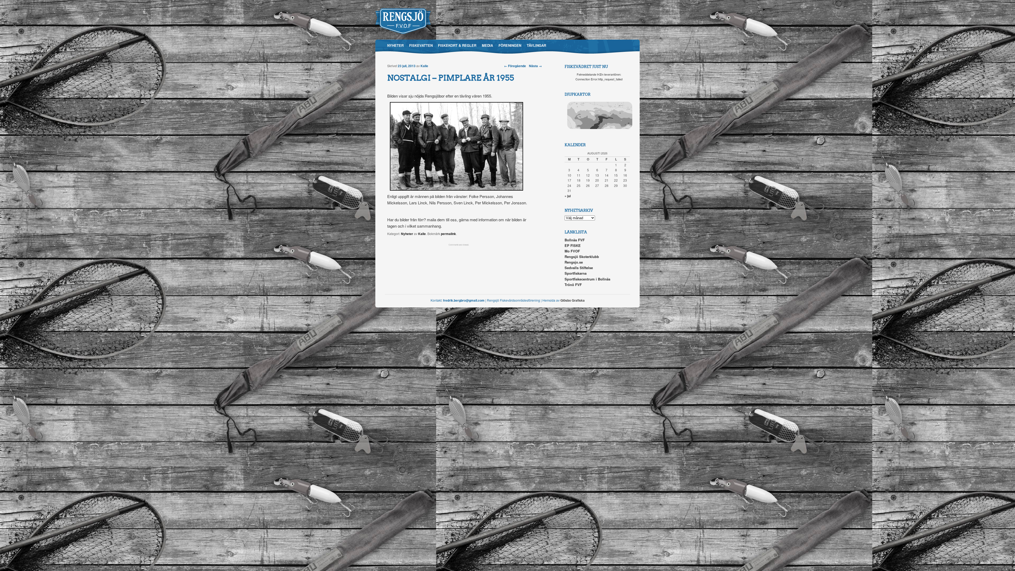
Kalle (424, 65)
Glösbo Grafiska (572, 300)
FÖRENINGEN (510, 45)
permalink (448, 233)
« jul (568, 196)
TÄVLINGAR (536, 45)
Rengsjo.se (574, 262)
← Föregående (515, 65)
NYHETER (395, 45)
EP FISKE (573, 245)
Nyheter (407, 233)
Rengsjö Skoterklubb (582, 256)
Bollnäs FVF (575, 239)
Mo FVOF (572, 251)
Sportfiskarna (576, 273)
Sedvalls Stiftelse (579, 267)
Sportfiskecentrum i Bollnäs (587, 279)
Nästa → (535, 65)
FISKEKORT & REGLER (457, 45)
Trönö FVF (573, 284)
